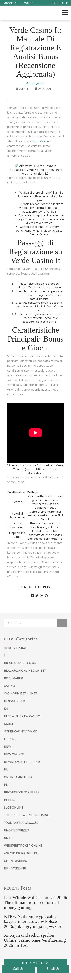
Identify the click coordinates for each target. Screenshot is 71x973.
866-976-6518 (59, 3)
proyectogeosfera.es (21, 792)
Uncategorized (35, 83)
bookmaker (13, 678)
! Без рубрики (15, 648)
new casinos (14, 754)
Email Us (52, 969)
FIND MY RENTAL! (35, 963)
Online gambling (18, 777)
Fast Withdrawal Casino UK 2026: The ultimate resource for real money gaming (35, 902)
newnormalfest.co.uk (22, 762)
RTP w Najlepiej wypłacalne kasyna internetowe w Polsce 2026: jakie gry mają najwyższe (33, 921)
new (7, 746)
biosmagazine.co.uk (20, 663)
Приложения (15, 868)
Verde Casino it (41, 141)
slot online (13, 807)
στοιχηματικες (15, 861)
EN (6, 708)
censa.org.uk (14, 701)
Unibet (9, 838)
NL (6, 769)
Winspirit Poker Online (23, 845)
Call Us (18, 969)
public (9, 800)
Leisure (10, 739)
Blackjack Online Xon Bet (25, 670)
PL (6, 784)
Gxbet (8, 724)
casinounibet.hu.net (20, 693)
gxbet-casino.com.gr (20, 731)
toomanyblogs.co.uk (21, 822)
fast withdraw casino (22, 716)
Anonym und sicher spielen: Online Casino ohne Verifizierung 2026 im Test (35, 940)
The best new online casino (26, 815)
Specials (9, 3)
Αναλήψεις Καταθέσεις (21, 853)
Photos (27, 3)
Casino (9, 686)
